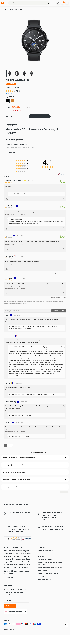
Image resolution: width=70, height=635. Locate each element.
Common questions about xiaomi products (50, 564)
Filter (7, 176)
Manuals (41, 557)
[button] (17, 538)
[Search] (48, 3)
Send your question (59, 311)
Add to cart (40, 116)
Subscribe (10, 606)
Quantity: (9, 116)
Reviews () (9, 93)
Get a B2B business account (48, 574)
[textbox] (27, 310)
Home (5, 9)
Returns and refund (45, 554)
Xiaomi (8, 87)
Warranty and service (46, 551)
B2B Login (41, 577)
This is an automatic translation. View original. (15, 189)
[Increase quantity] (25, 116)
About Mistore (43, 571)
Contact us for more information (50, 568)
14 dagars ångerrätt (45, 580)
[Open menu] (67, 2)
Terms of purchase (45, 560)
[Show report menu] (64, 199)
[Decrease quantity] (15, 116)
